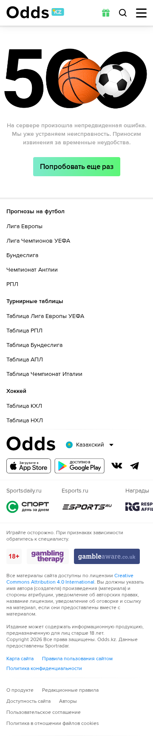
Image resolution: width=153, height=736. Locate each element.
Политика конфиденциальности (44, 668)
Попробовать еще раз (76, 166)
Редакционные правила (70, 690)
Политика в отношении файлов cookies (52, 723)
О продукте (20, 690)
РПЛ (12, 284)
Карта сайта (20, 659)
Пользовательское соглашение (43, 712)
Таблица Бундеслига (34, 345)
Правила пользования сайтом (77, 659)
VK (117, 465)
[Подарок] (106, 13)
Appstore (28, 465)
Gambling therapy (48, 556)
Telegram (135, 465)
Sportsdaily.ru (27, 506)
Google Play (79, 465)
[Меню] (141, 13)
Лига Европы (24, 226)
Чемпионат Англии (32, 269)
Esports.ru (87, 506)
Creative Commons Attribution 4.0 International (69, 579)
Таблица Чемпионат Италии (44, 374)
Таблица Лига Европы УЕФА (45, 316)
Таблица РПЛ (24, 330)
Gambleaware (107, 556)
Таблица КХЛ (24, 406)
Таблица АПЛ (24, 359)
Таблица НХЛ (24, 420)
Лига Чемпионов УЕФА (38, 240)
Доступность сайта (28, 701)
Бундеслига (22, 255)
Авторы (68, 701)
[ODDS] (35, 12)
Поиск (123, 13)
